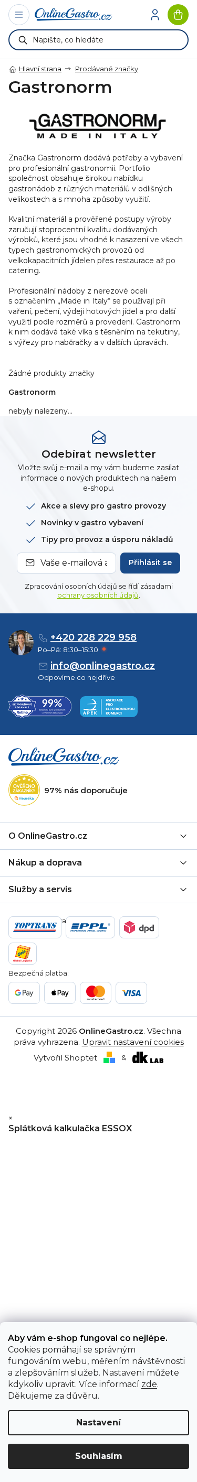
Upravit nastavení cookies (133, 1042)
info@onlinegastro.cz (102, 666)
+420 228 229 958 (93, 637)
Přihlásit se (150, 562)
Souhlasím (98, 1456)
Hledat (23, 40)
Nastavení (98, 1422)
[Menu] (18, 14)
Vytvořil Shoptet (65, 1058)
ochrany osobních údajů (98, 595)
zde (149, 1384)
